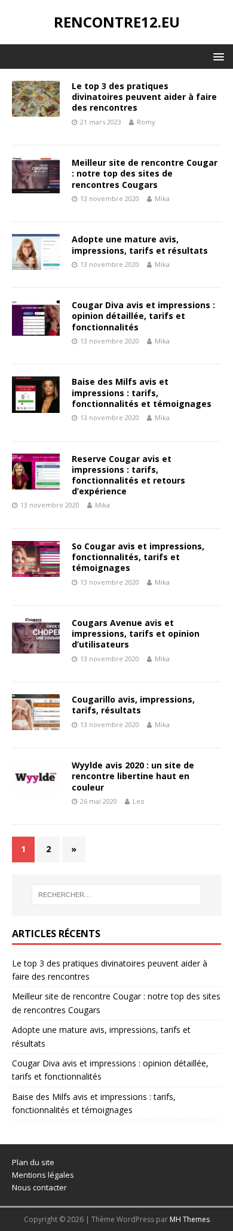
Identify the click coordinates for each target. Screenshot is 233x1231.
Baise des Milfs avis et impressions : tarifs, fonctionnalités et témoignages (141, 392)
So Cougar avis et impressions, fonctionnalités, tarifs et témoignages (138, 556)
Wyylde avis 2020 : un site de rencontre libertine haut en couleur (133, 775)
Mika (162, 198)
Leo (139, 801)
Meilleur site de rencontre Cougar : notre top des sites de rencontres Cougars (144, 173)
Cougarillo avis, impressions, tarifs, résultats (133, 705)
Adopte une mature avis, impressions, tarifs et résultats (140, 244)
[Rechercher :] (117, 895)
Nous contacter (39, 1187)
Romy (146, 121)
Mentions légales (43, 1174)
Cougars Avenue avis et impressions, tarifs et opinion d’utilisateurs (136, 633)
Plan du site (33, 1162)
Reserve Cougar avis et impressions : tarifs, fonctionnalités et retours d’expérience (128, 475)
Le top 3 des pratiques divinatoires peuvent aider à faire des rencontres (144, 96)
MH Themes (190, 1219)
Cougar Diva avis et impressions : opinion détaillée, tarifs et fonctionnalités (143, 315)
